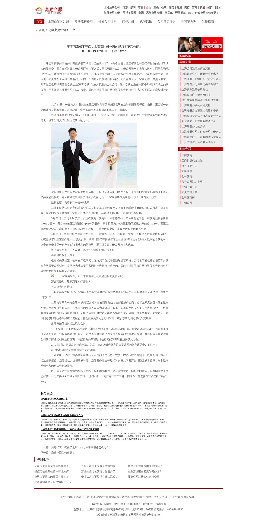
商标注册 (128, 21)
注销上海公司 (189, 187)
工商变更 (187, 155)
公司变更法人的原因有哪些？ (51, 476)
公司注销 (187, 171)
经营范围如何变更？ (63, 452)
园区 (218, 7)
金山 (148, 7)
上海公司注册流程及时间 (196, 94)
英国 (133, 12)
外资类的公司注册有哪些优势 (199, 121)
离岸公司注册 (154, 12)
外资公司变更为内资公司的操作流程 (102, 466)
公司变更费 (188, 197)
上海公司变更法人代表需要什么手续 (203, 116)
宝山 (156, 7)
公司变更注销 (166, 21)
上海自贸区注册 (58, 21)
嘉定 (171, 7)
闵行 (187, 7)
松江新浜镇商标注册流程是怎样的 (201, 100)
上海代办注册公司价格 (195, 89)
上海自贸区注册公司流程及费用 (108, 497)
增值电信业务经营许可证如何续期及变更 (58, 471)
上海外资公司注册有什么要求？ (200, 73)
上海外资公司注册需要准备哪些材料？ (204, 84)
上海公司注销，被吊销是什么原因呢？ (56, 482)
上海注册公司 (112, 7)
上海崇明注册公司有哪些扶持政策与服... (205, 137)
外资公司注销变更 (205, 12)
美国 (141, 12)
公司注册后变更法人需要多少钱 (200, 110)
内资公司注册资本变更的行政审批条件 (150, 466)
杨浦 (202, 7)
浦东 (125, 7)
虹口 (210, 7)
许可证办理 (188, 21)
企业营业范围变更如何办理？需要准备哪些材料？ (157, 471)
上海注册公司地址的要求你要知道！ (203, 79)
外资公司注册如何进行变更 (143, 476)
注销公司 (187, 202)
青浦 (179, 7)
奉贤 (140, 7)
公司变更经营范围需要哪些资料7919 (55, 466)
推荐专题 (161, 504)
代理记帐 (146, 21)
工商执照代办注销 (192, 160)
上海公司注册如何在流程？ (197, 68)
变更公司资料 (189, 192)
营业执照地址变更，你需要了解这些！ (103, 471)
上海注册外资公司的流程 (196, 105)
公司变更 (187, 176)
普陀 (194, 7)
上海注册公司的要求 (193, 126)
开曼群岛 (180, 12)
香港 (125, 12)
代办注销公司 (189, 166)
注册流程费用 (84, 21)
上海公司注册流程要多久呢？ (199, 142)
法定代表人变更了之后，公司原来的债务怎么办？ (80, 447)
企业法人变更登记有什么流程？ (99, 476)
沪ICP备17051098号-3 (127, 504)
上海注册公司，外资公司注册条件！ (203, 131)
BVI (190, 12)
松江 (164, 7)
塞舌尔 (169, 12)
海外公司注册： (113, 12)
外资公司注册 (107, 21)
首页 (39, 21)
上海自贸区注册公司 (78, 497)
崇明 (133, 7)
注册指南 (208, 21)
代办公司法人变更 (192, 181)
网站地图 (148, 504)
